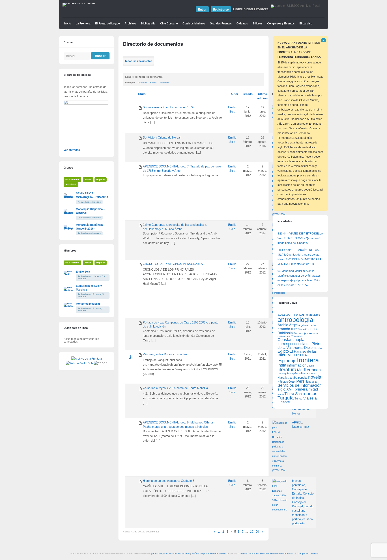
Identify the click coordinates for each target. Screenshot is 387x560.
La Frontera (83, 23)
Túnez (299, 398)
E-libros (257, 23)
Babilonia (285, 333)
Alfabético (70, 184)
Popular (100, 179)
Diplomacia (313, 347)
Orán (292, 381)
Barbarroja (299, 333)
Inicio (67, 23)
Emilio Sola (83, 271)
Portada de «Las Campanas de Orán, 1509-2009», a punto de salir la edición (180, 324)
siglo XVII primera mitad (297, 389)
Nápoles (297, 426)
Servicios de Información (299, 385)
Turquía (285, 397)
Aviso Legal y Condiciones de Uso (170, 553)
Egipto (283, 351)
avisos (311, 328)
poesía (312, 381)
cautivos (312, 333)
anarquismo (312, 314)
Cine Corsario (169, 23)
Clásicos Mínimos (194, 23)
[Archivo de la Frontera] (78, 2)
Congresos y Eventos (281, 23)
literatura (286, 369)
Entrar (202, 9)
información (296, 365)
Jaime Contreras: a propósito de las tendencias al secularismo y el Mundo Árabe (175, 227)
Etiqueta (164, 82)
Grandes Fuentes (221, 23)
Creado (248, 94)
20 (257, 531)
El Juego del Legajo (107, 23)
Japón (310, 365)
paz (306, 426)
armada (311, 325)
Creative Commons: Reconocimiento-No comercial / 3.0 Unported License (278, 553)
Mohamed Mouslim (88, 303)
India (281, 365)
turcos (311, 393)
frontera (308, 360)
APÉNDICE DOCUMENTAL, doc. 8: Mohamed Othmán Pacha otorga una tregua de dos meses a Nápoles (178, 424)
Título (142, 94)
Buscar (153, 82)
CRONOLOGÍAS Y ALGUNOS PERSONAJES (173, 264)
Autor (234, 94)
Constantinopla (290, 339)
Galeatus (242, 23)
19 (251, 531)
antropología (295, 319)
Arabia (282, 325)
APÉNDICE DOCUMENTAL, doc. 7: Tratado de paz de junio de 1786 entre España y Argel (182, 168)
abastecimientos (291, 314)
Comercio (297, 336)
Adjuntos (142, 82)
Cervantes (283, 336)
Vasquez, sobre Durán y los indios (165, 354)
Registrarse (221, 9)
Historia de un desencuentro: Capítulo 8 (168, 480)
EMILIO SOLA (296, 355)
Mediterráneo (309, 370)
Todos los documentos (138, 61)
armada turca (288, 329)
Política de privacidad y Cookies (208, 553)
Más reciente (72, 179)
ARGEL (297, 422)
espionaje (286, 360)
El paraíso (305, 23)
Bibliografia (148, 23)
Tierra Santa (294, 394)
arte (302, 329)
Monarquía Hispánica (289, 373)
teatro (280, 394)
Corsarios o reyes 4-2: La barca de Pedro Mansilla (175, 388)
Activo (87, 179)
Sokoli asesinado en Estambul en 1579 (168, 107)
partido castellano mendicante (302, 511)
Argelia (302, 325)
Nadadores (308, 373)
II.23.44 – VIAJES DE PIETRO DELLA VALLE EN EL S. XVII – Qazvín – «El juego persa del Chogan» (300, 238)
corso (299, 347)
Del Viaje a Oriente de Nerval (162, 137)
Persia (302, 381)
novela (314, 377)
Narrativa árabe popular (292, 377)
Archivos (130, 23)
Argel (293, 325)
